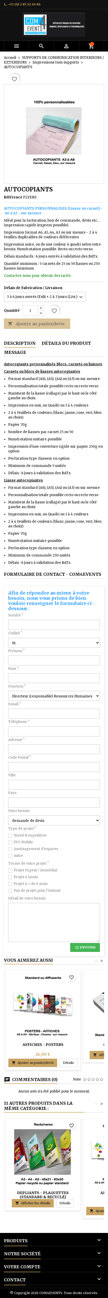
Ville (12, 775)
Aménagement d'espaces (36, 849)
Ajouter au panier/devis (36, 323)
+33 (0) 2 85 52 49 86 (24, 4)
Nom (13, 668)
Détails (70, 1062)
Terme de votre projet (28, 863)
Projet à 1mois (26, 877)
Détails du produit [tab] (66, 343)
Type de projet (22, 828)
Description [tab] (20, 343)
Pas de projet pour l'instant (37, 890)
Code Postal (19, 757)
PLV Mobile (23, 842)
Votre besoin (19, 811)
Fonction (17, 686)
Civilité (15, 633)
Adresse (16, 740)
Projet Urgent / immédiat (35, 870)
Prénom (16, 651)
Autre (18, 855)
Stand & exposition (30, 835)
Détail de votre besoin (27, 898)
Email (14, 704)
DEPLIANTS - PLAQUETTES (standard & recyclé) (43, 1194)
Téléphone (18, 722)
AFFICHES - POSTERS (43, 1044)
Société (15, 615)
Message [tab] (15, 352)
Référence (13, 197)
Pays (12, 793)
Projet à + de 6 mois (31, 884)
